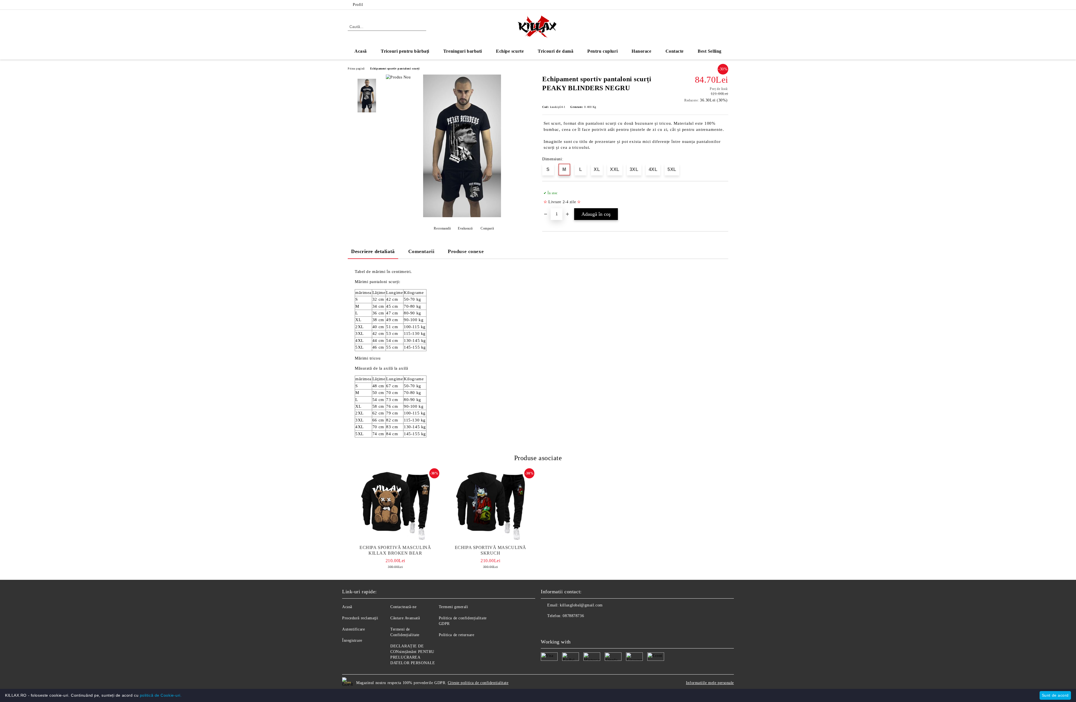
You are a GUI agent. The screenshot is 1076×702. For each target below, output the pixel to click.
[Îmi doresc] (724, 197)
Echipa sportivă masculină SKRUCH (490, 550)
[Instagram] (725, 5)
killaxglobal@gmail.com (581, 605)
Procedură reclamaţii (360, 618)
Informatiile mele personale (710, 683)
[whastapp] (569, 627)
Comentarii (421, 251)
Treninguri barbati (462, 51)
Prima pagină (356, 68)
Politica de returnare (456, 635)
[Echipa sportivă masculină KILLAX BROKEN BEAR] (395, 505)
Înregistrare (352, 640)
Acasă (360, 51)
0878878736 (573, 616)
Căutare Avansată (405, 618)
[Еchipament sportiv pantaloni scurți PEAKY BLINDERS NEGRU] (462, 216)
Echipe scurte (510, 51)
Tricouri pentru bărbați (405, 51)
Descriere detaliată (373, 251)
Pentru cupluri (602, 51)
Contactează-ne (403, 607)
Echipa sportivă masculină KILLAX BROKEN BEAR (395, 550)
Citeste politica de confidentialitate (478, 683)
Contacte (674, 51)
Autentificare (353, 629)
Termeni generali (453, 607)
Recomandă (442, 228)
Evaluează (465, 228)
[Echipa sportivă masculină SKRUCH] (490, 505)
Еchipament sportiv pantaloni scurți (395, 68)
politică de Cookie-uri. (161, 695)
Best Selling (710, 51)
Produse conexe (466, 251)
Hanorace (641, 51)
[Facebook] (717, 5)
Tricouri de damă (555, 51)
